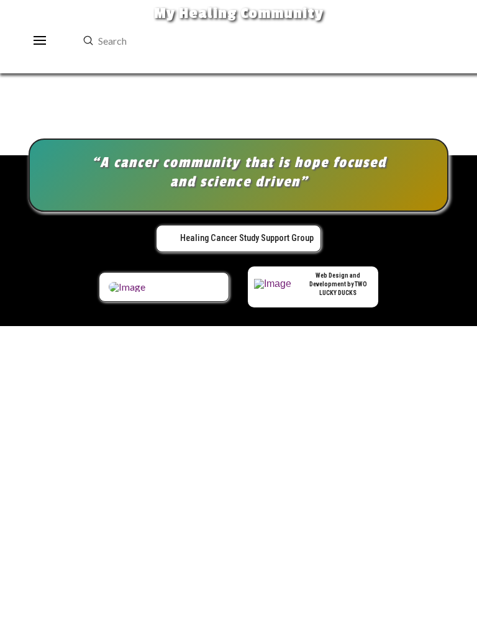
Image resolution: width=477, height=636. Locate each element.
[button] (40, 41)
